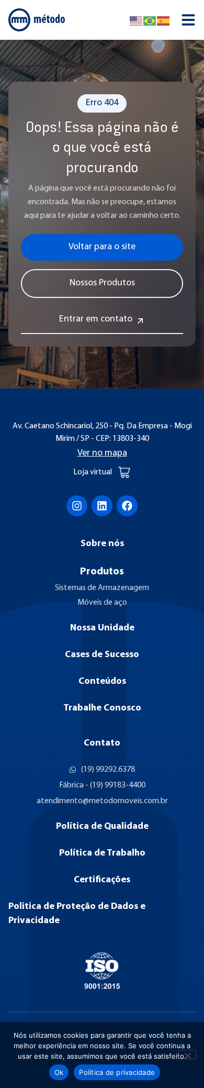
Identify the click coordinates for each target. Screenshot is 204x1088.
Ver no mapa (102, 453)
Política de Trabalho (102, 853)
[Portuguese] (150, 20)
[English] (136, 20)
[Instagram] (76, 505)
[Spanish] (164, 20)
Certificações (102, 880)
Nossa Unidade (102, 628)
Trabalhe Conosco (102, 708)
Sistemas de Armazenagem (102, 588)
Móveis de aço (102, 602)
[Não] (187, 1054)
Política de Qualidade (102, 826)
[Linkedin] (102, 505)
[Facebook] (127, 505)
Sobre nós (102, 544)
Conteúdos (102, 681)
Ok (59, 1072)
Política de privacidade (117, 1072)
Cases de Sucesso (102, 655)
